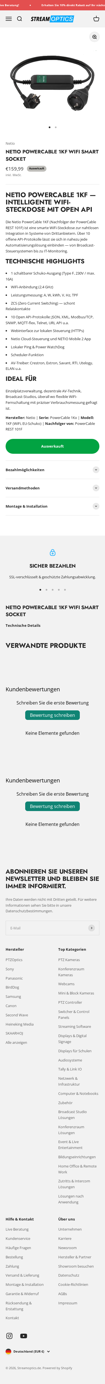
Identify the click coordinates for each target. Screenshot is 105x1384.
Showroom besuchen (76, 1266)
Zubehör (65, 1102)
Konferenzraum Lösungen (71, 1129)
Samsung (13, 996)
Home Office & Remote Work (77, 1169)
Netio (10, 143)
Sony (10, 968)
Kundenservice (18, 1238)
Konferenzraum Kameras (71, 971)
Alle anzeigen (16, 1042)
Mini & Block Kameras (76, 993)
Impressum (67, 1302)
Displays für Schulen (75, 1050)
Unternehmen (70, 1229)
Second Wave (17, 1014)
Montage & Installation (25, 1284)
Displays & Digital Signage (72, 1038)
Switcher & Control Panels (73, 1014)
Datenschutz (68, 1275)
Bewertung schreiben (52, 715)
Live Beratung (17, 1229)
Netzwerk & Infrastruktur (69, 1081)
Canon (11, 1005)
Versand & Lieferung (22, 1275)
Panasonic (14, 978)
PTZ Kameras (69, 959)
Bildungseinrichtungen (77, 1156)
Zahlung (12, 1266)
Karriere (64, 1238)
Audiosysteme (70, 1060)
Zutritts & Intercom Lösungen (74, 1183)
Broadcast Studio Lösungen (72, 1114)
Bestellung (14, 1256)
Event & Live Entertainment (70, 1144)
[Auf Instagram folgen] (9, 1336)
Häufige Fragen (18, 1247)
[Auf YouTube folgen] (23, 1336)
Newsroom (67, 1247)
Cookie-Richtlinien (73, 1284)
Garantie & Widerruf (22, 1293)
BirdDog (12, 987)
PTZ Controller (70, 1002)
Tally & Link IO (70, 1069)
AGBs (62, 1293)
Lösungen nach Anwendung (71, 1199)
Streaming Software (74, 1026)
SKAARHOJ (14, 1033)
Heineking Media (20, 1024)
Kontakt (12, 1317)
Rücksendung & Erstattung (19, 1305)
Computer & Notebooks (78, 1093)
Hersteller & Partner (74, 1256)
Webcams (66, 983)
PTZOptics (14, 959)
